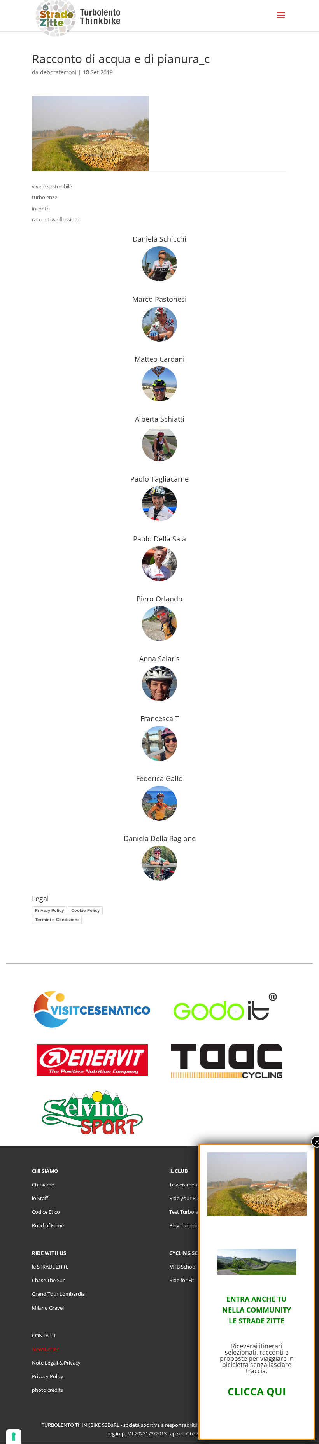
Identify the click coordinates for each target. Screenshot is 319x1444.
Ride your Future (188, 1198)
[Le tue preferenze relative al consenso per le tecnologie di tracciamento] (13, 1436)
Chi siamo (43, 1184)
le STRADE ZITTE (50, 1266)
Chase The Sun (49, 1280)
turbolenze (44, 197)
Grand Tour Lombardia (58, 1293)
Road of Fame (48, 1225)
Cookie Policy (85, 910)
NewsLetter (45, 1349)
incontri (41, 208)
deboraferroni (58, 72)
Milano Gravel (48, 1307)
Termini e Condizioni (57, 919)
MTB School (182, 1266)
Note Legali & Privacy (56, 1362)
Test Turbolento (187, 1211)
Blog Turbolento (188, 1225)
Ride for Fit (181, 1280)
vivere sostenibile (52, 186)
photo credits (47, 1389)
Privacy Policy (49, 910)
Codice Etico (46, 1211)
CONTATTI (44, 1335)
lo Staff (40, 1198)
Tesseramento (185, 1184)
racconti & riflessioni (55, 219)
